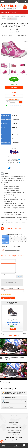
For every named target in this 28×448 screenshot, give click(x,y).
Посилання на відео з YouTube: (9, 288)
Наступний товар (21, 35)
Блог (14, 417)
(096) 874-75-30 (13, 160)
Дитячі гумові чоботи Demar (14, 435)
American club (11, 19)
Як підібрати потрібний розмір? (12, 250)
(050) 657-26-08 (13, 163)
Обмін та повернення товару (14, 427)
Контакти (14, 419)
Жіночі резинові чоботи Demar (14, 437)
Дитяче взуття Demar (14, 432)
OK (20, 102)
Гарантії (14, 424)
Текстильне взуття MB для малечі (14, 440)
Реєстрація (25, 1)
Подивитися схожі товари (15, 106)
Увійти (21, 1)
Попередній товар (7, 35)
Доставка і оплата (14, 422)
